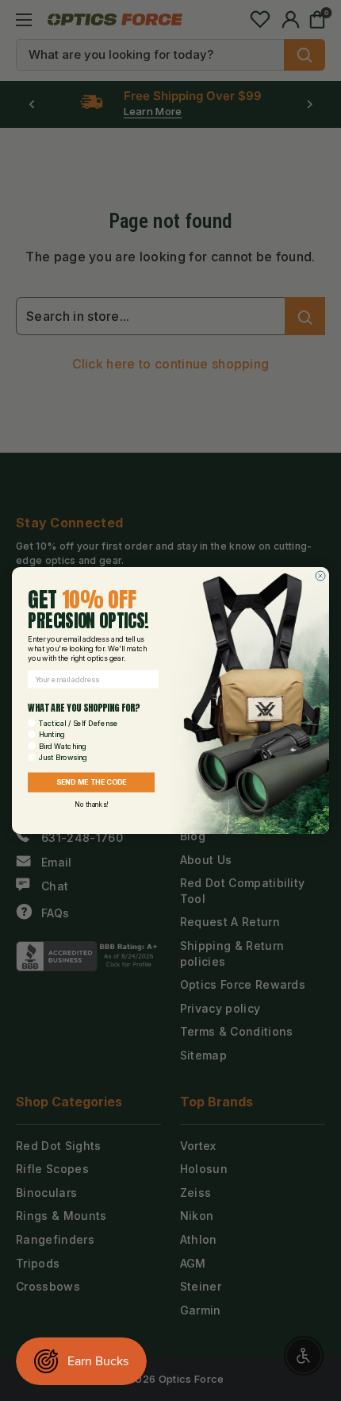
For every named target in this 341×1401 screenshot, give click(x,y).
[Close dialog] (320, 576)
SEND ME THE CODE (91, 782)
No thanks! (91, 805)
